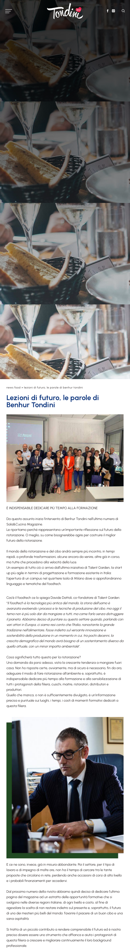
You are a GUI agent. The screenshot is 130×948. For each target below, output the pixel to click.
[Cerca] (123, 11)
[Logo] (65, 11)
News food (13, 387)
